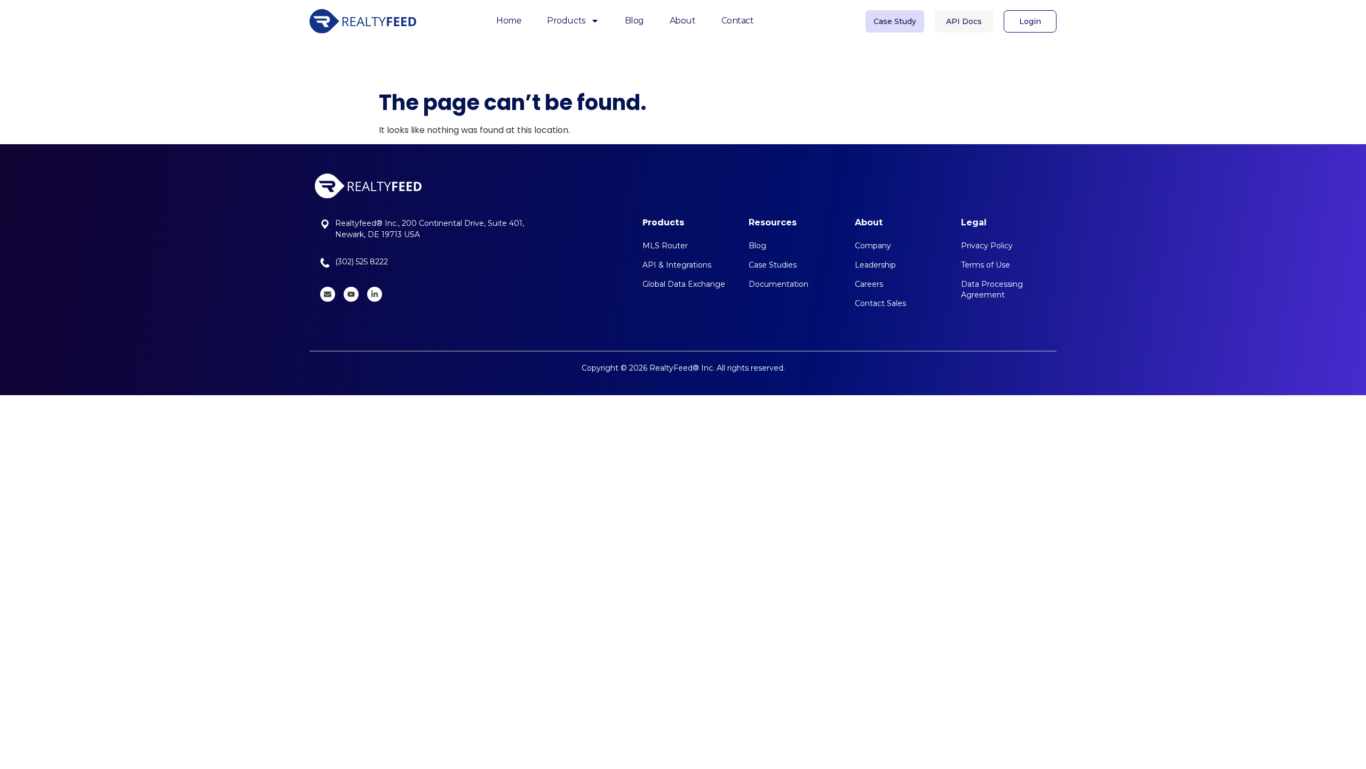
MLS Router (665, 245)
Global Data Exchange (683, 284)
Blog (634, 20)
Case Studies (773, 265)
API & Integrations (676, 265)
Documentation (778, 284)
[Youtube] (351, 294)
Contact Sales (880, 303)
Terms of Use (985, 265)
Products (566, 20)
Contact (737, 20)
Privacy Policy (987, 245)
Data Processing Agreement (992, 289)
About (683, 20)
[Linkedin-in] (374, 294)
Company (873, 245)
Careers (869, 284)
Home (508, 20)
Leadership (875, 265)
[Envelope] (327, 294)
